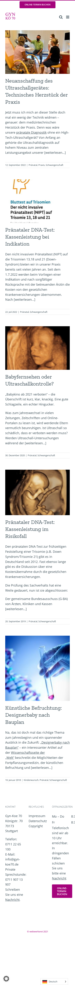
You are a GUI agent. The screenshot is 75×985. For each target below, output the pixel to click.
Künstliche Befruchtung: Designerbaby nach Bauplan (33, 715)
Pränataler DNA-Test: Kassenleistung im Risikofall (30, 529)
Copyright (36, 826)
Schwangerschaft (54, 165)
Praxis (41, 165)
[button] (6, 978)
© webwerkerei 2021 (37, 931)
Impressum (37, 816)
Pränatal (33, 165)
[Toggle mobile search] (61, 17)
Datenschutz (38, 821)
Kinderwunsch (31, 780)
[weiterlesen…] (55, 152)
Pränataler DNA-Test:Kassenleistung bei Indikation (30, 237)
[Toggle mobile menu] (68, 17)
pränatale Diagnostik (31, 132)
